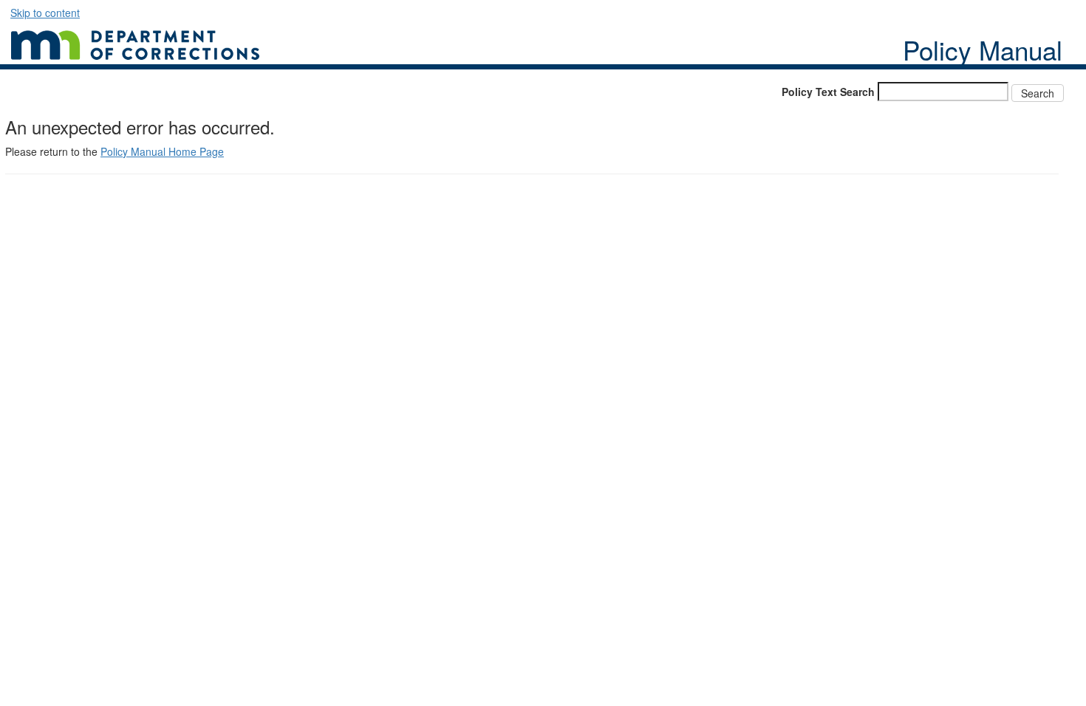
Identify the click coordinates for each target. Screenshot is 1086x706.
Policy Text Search (828, 91)
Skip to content (45, 12)
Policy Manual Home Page (162, 151)
